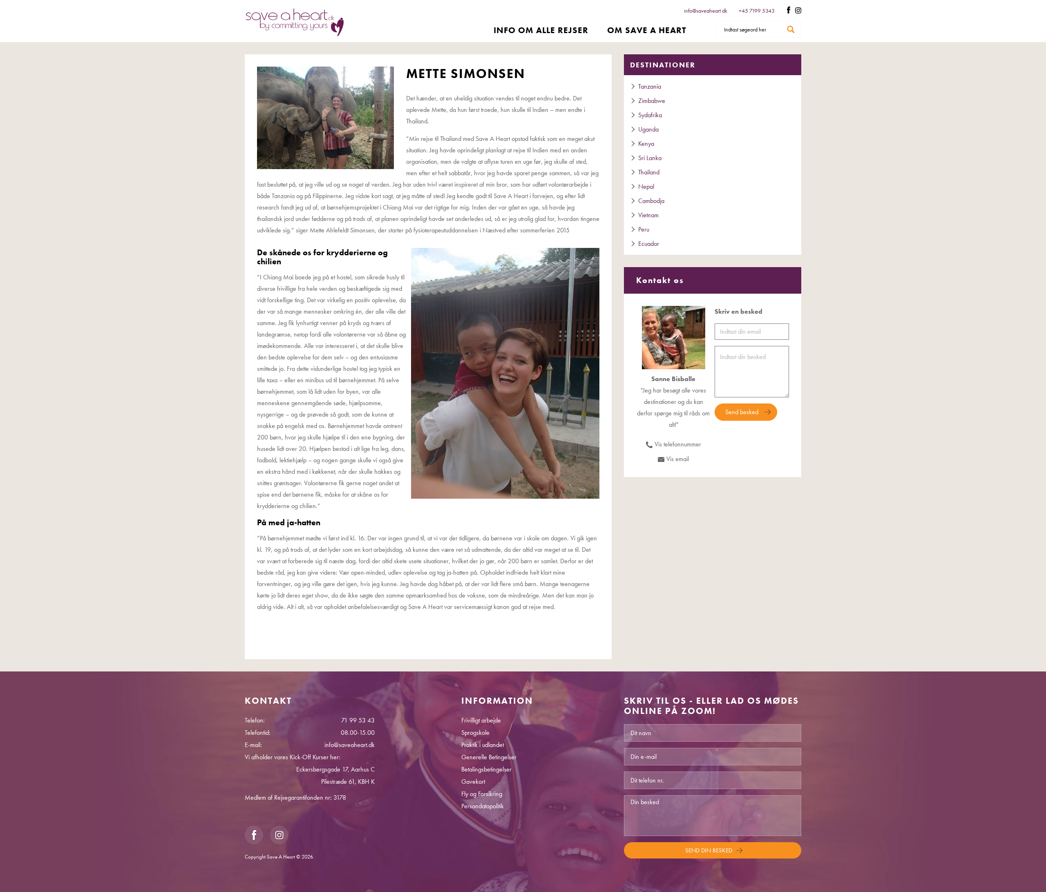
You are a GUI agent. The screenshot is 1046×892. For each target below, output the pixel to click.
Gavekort (473, 781)
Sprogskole (475, 732)
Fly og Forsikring (481, 793)
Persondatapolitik (482, 806)
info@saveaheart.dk (705, 10)
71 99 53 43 (358, 720)
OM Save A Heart (646, 30)
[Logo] (295, 22)
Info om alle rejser (541, 30)
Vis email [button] (677, 459)
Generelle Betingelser (488, 757)
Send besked (741, 412)
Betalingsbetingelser (486, 769)
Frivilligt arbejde (481, 720)
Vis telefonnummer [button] (678, 444)
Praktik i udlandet (482, 744)
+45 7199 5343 (757, 10)
